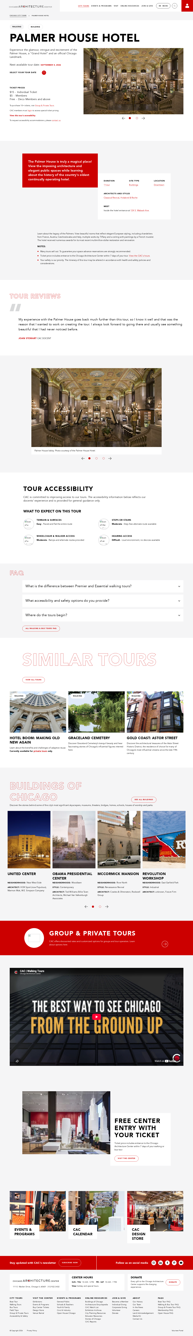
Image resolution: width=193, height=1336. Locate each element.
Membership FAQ (165, 1310)
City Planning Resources (95, 1313)
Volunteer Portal (177, 1331)
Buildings (133, 185)
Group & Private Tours (44, 105)
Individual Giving (119, 1304)
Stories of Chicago (93, 1319)
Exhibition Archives (93, 1310)
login (30, 110)
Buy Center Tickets (41, 1307)
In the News (138, 1307)
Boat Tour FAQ (164, 1302)
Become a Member (120, 1302)
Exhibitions (37, 1302)
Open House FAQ (165, 1313)
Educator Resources (93, 1316)
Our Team (137, 1304)
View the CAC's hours (139, 256)
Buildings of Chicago (94, 1302)
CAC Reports (90, 1322)
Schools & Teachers (65, 1304)
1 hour (107, 185)
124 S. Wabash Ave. (140, 210)
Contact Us (137, 1319)
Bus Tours (14, 1307)
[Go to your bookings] (187, 6)
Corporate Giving (119, 1307)
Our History (138, 1302)
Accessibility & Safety (19, 1316)
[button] (44, 73)
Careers (136, 1310)
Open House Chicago (66, 1313)
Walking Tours (15, 1304)
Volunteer (116, 1310)
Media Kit (137, 1316)
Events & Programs (41, 1304)
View (74, 1286)
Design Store (38, 1310)
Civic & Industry (64, 1310)
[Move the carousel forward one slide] (143, 118)
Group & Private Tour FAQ (169, 1307)
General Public (63, 1302)
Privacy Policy (32, 1331)
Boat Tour (14, 1302)
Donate (115, 1313)
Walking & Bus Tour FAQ (168, 1304)
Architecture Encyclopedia (96, 1304)
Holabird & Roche (129, 197)
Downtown (159, 185)
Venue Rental (38, 1313)
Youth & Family (63, 1307)
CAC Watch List (91, 1307)
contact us (56, 120)
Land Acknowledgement (143, 1313)
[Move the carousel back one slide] (123, 118)
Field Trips (14, 1310)
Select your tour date (23, 72)
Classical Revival (111, 197)
